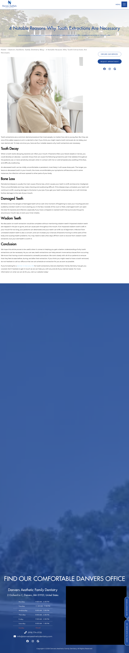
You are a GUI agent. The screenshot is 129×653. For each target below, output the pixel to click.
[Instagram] (109, 69)
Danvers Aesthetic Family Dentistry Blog (26, 50)
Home (3, 50)
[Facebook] (104, 69)
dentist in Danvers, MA (25, 266)
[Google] (114, 69)
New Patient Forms (127, 607)
